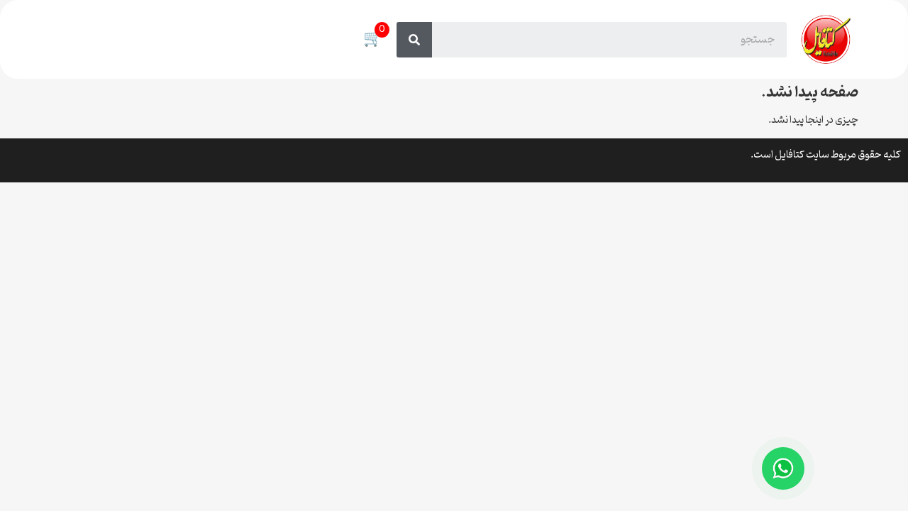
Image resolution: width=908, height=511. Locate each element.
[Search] (414, 39)
